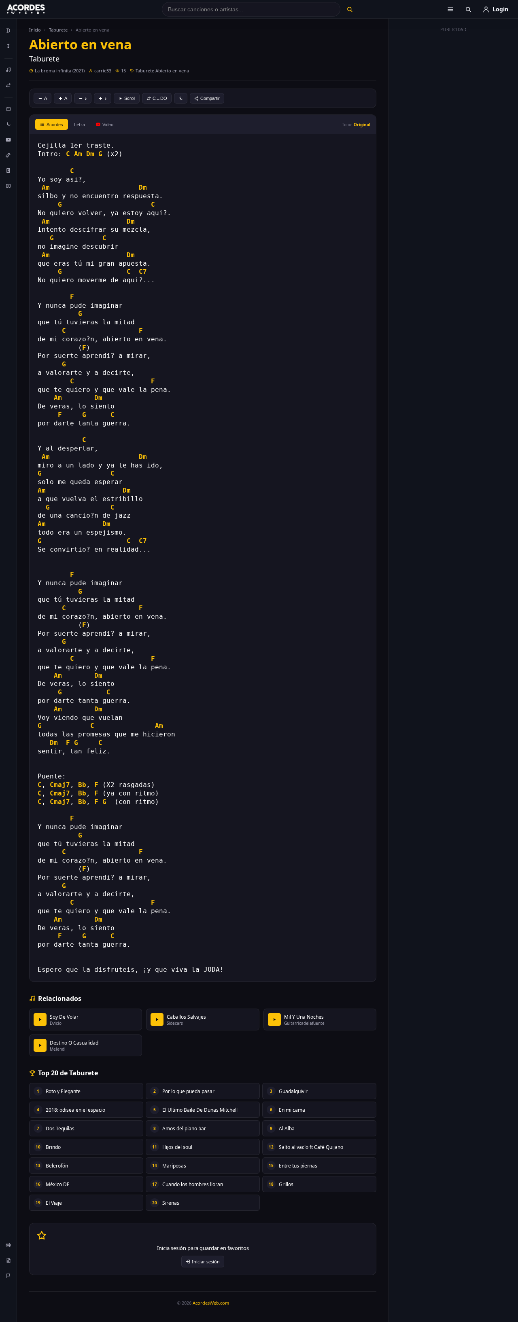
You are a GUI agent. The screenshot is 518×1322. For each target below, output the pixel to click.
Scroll (129, 98)
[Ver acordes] (8, 170)
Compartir (210, 98)
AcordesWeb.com (211, 1303)
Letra (79, 124)
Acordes (55, 124)
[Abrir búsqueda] (468, 9)
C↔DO (160, 98)
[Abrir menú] (450, 9)
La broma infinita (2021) (60, 71)
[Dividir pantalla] (8, 185)
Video (107, 124)
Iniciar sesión (206, 1262)
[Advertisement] (453, 157)
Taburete (58, 30)
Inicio (35, 30)
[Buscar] (349, 9)
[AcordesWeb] (36, 9)
